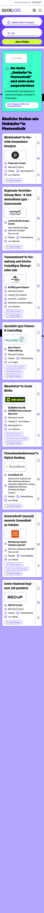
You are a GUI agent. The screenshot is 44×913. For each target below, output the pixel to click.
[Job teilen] (38, 158)
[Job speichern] (38, 142)
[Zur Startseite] (11, 10)
